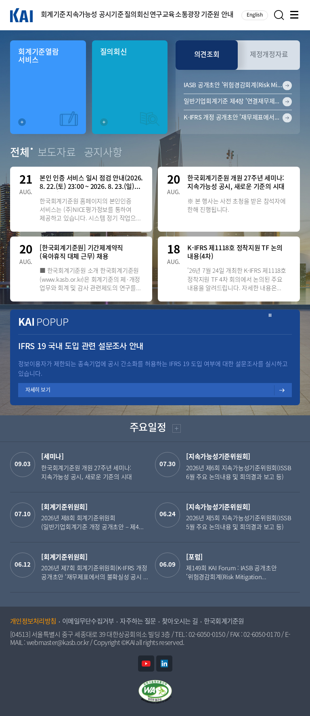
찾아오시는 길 (180, 622)
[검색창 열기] (279, 15)
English (255, 15)
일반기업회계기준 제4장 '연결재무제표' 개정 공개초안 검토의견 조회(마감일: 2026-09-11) (238, 101)
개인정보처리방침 (33, 622)
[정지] (270, 315)
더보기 (176, 430)
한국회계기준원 (224, 622)
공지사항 (103, 153)
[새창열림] (146, 663)
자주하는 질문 (138, 622)
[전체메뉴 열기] (295, 15)
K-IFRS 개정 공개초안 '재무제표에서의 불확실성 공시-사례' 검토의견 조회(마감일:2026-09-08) (238, 118)
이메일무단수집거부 (88, 622)
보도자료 (57, 153)
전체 (19, 153)
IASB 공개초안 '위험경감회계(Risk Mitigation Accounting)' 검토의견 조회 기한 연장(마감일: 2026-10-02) (238, 85)
